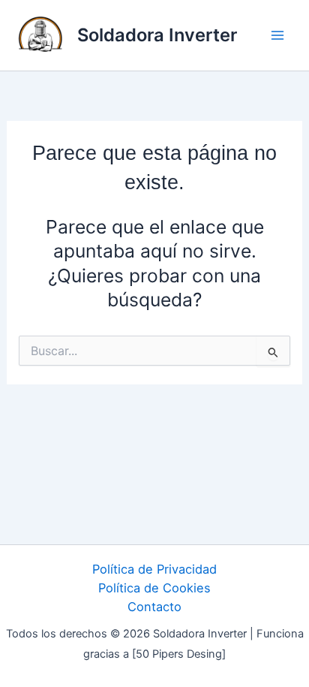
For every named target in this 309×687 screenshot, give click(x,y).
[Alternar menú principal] (277, 36)
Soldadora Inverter (157, 35)
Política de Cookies (154, 587)
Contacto (155, 606)
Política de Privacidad (154, 569)
